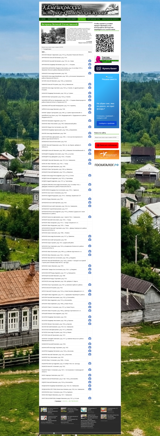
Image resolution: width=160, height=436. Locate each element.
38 (72, 401)
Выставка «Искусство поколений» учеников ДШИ (113, 416)
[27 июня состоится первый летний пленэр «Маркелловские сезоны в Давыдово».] (44, 419)
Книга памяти (71, 19)
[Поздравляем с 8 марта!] (84, 411)
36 (69, 401)
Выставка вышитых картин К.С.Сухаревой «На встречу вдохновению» (69, 419)
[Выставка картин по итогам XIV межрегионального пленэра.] (44, 411)
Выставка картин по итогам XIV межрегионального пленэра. (53, 410)
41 (77, 401)
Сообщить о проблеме (106, 123)
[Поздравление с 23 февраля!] (104, 411)
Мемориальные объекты (110, 19)
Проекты (62, 19)
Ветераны (82, 19)
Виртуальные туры (93, 19)
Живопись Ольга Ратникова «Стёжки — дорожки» (73, 410)
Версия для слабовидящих (108, 145)
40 (76, 401)
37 (71, 401)
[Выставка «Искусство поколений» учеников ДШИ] (104, 418)
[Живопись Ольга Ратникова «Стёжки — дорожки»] (64, 411)
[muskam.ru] (80, 16)
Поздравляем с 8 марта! (92, 409)
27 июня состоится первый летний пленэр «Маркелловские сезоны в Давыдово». (49, 419)
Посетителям (52, 19)
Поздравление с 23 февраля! (112, 409)
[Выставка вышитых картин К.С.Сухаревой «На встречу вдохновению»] (64, 419)
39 (74, 401)
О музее (42, 19)
